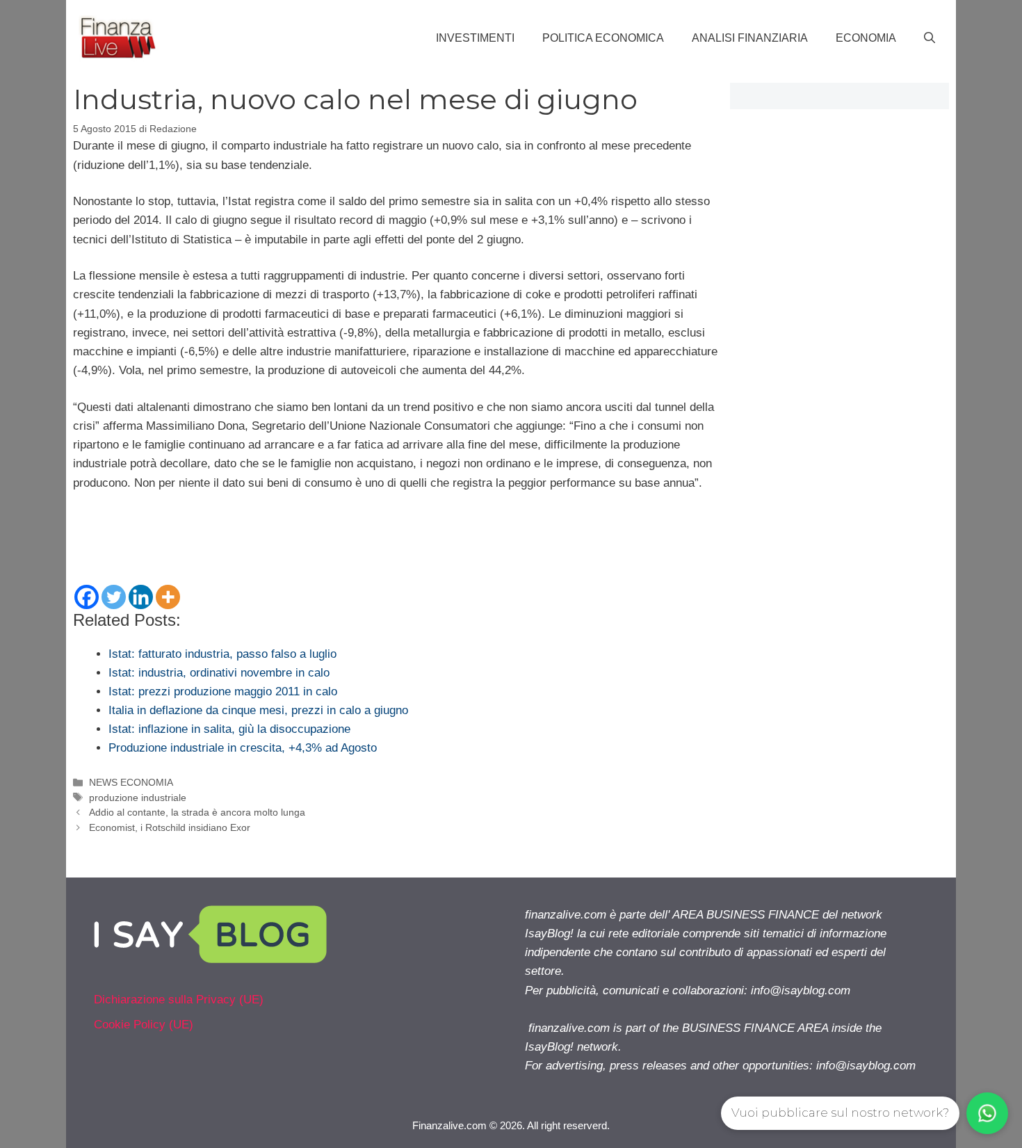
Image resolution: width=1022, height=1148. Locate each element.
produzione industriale (137, 797)
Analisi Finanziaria (750, 38)
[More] (168, 597)
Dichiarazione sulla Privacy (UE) (178, 999)
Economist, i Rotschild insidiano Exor (169, 827)
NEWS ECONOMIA (131, 782)
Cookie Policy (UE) (143, 1024)
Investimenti (475, 38)
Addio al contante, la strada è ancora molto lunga (197, 812)
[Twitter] (114, 597)
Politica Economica (603, 38)
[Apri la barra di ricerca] (929, 38)
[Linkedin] (141, 597)
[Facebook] (86, 597)
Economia (866, 38)
